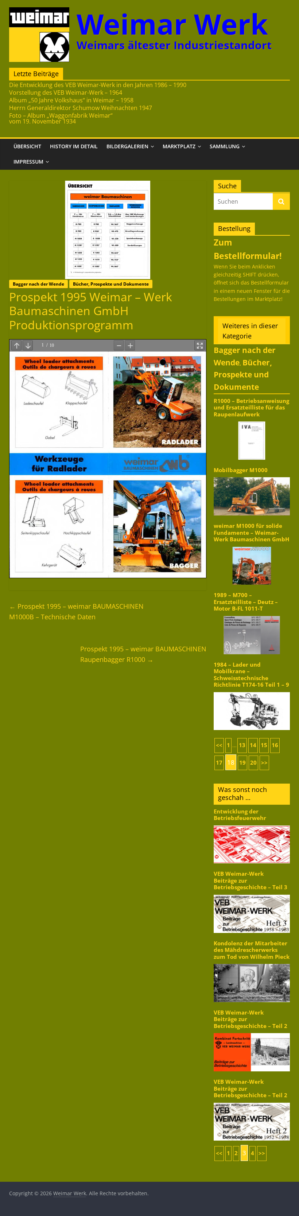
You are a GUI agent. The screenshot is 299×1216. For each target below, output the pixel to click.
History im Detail (74, 146)
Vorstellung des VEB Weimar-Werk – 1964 (65, 93)
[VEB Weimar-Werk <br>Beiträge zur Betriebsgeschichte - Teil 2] (252, 1032)
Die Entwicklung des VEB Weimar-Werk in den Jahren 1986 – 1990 (97, 85)
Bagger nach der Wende (38, 284)
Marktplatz (179, 146)
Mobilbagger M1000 (241, 470)
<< (219, 745)
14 (253, 745)
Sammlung (225, 146)
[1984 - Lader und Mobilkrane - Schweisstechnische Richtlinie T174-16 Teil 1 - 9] (252, 691)
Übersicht (27, 146)
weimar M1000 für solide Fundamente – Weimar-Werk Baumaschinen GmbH (251, 532)
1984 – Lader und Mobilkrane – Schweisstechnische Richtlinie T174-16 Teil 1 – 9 (251, 675)
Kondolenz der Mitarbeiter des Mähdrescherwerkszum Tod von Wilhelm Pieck (252, 950)
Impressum (28, 161)
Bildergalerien (127, 146)
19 (242, 762)
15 (264, 745)
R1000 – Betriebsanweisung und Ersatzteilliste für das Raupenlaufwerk (251, 407)
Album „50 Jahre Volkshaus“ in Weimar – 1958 (71, 100)
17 (219, 762)
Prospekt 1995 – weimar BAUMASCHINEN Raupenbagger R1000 (143, 654)
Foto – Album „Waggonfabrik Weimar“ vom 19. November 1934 (61, 118)
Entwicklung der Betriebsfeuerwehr (240, 815)
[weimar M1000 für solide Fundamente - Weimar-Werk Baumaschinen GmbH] (252, 546)
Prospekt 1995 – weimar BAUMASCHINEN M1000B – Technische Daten (76, 611)
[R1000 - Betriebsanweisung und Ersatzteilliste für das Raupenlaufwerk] (252, 421)
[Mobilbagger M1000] (252, 476)
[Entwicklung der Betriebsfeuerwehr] (252, 825)
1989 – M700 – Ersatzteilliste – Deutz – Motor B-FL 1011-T (246, 601)
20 (253, 762)
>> (264, 762)
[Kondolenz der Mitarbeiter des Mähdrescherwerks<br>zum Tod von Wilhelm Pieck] (252, 963)
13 (242, 745)
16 (275, 745)
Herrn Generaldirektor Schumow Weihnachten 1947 (80, 108)
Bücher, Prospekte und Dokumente (111, 284)
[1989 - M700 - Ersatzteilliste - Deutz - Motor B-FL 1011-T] (252, 615)
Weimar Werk (172, 24)
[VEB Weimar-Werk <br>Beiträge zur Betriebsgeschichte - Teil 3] (252, 894)
